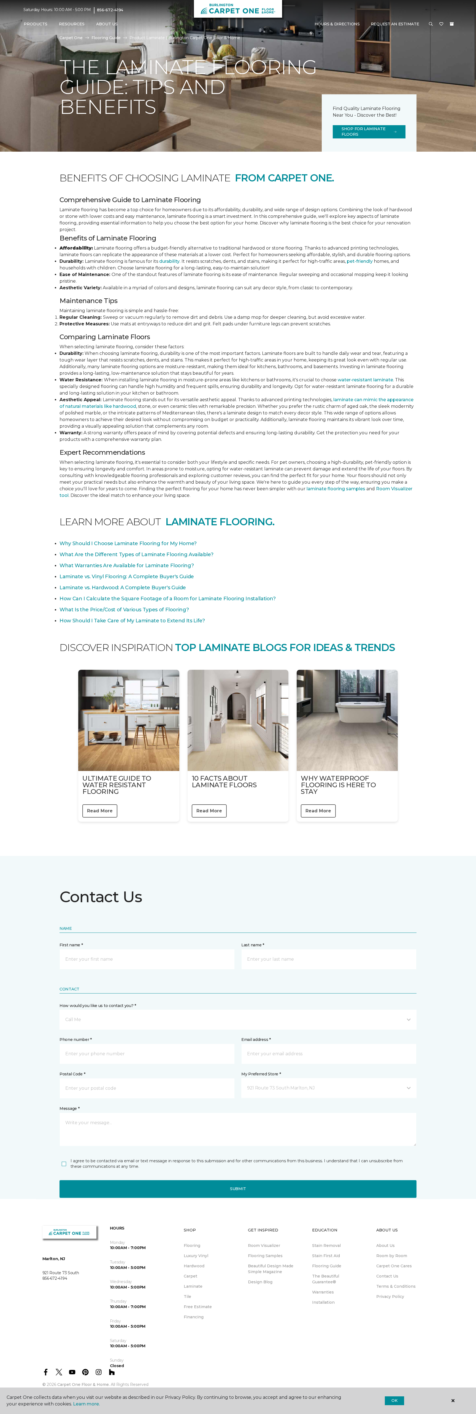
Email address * (256, 1039)
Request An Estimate (395, 24)
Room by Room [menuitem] (391, 1255)
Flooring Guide (106, 37)
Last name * (252, 945)
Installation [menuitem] (323, 1302)
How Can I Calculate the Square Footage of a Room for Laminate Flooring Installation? (168, 599)
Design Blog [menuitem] (260, 1281)
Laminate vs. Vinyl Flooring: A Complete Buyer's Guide (127, 577)
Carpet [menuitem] (190, 1276)
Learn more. (86, 1404)
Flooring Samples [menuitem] (265, 1255)
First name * (71, 945)
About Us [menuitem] (385, 1245)
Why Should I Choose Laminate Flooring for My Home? (128, 543)
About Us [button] (107, 24)
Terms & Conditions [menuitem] (396, 1286)
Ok (394, 1400)
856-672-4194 (110, 9)
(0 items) (452, 24)
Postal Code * (72, 1074)
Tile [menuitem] (187, 1296)
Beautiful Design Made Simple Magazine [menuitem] (270, 1268)
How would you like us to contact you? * (98, 1006)
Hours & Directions (337, 24)
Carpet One (71, 37)
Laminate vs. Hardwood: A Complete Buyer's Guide (123, 588)
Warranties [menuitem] (323, 1292)
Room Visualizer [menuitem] (264, 1245)
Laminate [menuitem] (193, 1286)
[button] (431, 24)
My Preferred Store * (261, 1074)
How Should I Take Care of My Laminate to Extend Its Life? (132, 621)
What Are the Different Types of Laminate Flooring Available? (136, 554)
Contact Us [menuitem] (387, 1276)
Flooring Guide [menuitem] (326, 1265)
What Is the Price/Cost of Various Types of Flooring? (124, 610)
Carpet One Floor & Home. (83, 1384)
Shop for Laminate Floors (363, 131)
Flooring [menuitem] (192, 1245)
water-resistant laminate (365, 379)
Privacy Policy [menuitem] (390, 1296)
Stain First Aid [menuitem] (326, 1255)
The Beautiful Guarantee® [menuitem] (325, 1279)
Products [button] (35, 24)
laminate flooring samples (336, 488)
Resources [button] (72, 24)
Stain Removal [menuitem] (326, 1245)
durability (169, 261)
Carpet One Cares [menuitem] (394, 1265)
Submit (238, 1188)
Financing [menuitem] (194, 1316)
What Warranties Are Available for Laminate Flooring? (127, 566)
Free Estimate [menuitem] (198, 1306)
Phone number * (76, 1039)
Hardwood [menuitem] (194, 1265)
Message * (69, 1108)
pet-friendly (360, 261)
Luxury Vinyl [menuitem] (196, 1255)
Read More (100, 810)
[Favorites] (441, 24)
